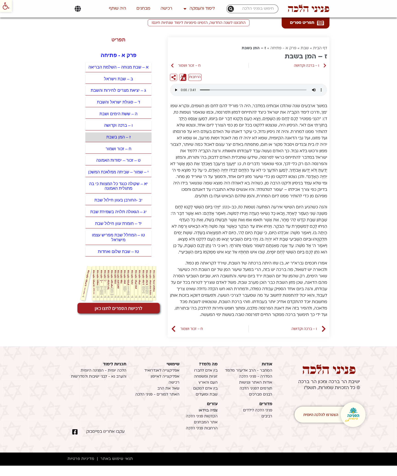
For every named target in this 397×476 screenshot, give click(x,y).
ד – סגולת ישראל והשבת (118, 102)
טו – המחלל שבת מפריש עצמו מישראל (118, 237)
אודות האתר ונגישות (255, 382)
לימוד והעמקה (202, 9)
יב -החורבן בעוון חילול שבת (118, 200)
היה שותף (117, 9)
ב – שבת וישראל (118, 79)
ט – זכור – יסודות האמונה (118, 160)
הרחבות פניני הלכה (202, 428)
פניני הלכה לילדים (257, 410)
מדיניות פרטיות (81, 459)
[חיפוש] (231, 9)
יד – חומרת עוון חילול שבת (118, 223)
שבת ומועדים (207, 394)
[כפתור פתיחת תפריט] (78, 9)
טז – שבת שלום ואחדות (118, 251)
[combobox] (255, 9)
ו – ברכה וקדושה (118, 125)
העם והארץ (208, 382)
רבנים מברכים (260, 394)
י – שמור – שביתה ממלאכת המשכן (118, 172)
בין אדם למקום (205, 388)
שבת (305, 48)
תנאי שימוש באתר (116, 459)
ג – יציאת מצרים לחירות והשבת (118, 90)
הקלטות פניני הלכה (202, 416)
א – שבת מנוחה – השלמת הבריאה (118, 67)
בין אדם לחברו (206, 371)
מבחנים (143, 9)
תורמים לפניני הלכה (256, 388)
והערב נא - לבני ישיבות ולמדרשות (98, 377)
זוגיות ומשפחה (206, 377)
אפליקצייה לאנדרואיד (161, 371)
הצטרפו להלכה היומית (320, 414)
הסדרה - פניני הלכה (255, 377)
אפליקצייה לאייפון (165, 377)
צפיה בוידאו (208, 410)
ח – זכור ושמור (118, 148)
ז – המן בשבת (118, 137)
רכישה (166, 9)
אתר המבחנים (206, 422)
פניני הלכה (308, 8)
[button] (6, 6)
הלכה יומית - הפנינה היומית (103, 371)
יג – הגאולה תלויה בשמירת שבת (118, 211)
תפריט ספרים (302, 23)
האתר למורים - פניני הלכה (157, 394)
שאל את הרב (168, 388)
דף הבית (320, 48)
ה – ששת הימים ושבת (118, 114)
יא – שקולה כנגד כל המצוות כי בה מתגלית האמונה (118, 186)
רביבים (266, 416)
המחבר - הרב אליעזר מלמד (248, 371)
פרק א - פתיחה (283, 48)
